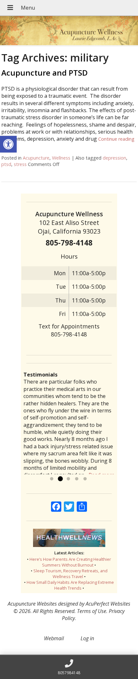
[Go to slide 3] (68, 479)
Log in (87, 638)
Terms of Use (91, 611)
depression (114, 158)
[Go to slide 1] (51, 479)
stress (20, 164)
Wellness (61, 158)
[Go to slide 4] (76, 479)
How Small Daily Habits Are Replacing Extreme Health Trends (70, 585)
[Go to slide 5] (85, 479)
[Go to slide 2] (60, 479)
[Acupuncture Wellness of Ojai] (69, 31)
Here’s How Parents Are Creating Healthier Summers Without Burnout (70, 562)
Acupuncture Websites (32, 603)
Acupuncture (36, 158)
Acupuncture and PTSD (44, 72)
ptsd (6, 164)
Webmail (54, 638)
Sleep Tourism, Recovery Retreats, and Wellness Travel (70, 573)
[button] (8, 144)
